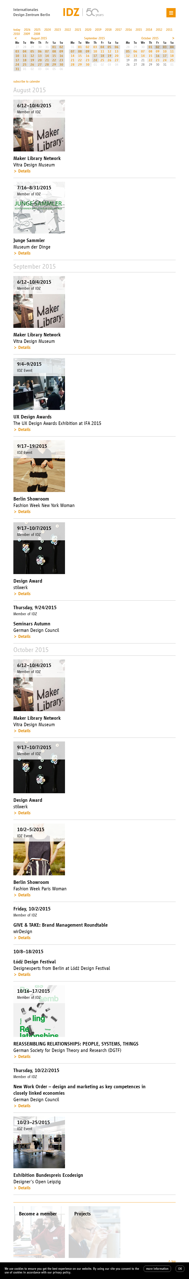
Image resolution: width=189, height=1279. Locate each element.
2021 (78, 29)
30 (61, 64)
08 (54, 51)
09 (61, 51)
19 (32, 60)
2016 (128, 29)
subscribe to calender (26, 81)
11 (25, 56)
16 (61, 56)
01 (54, 47)
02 (61, 47)
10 (17, 56)
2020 (88, 29)
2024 (47, 29)
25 (25, 64)
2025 (37, 29)
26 (32, 64)
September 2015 (94, 38)
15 (54, 56)
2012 (159, 29)
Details (24, 171)
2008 (37, 34)
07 (47, 51)
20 (40, 60)
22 (54, 60)
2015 (139, 29)
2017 (118, 29)
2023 (57, 29)
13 (40, 56)
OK (180, 1268)
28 (47, 64)
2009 (27, 34)
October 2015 (150, 38)
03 (17, 51)
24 (17, 64)
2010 (16, 34)
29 (54, 64)
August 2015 (39, 38)
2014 (149, 29)
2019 (98, 29)
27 (40, 64)
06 (40, 51)
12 (32, 56)
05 (32, 51)
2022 (68, 29)
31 (17, 69)
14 (47, 56)
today (16, 29)
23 (61, 60)
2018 (108, 29)
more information (157, 1268)
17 (17, 60)
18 (25, 60)
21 (47, 60)
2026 (27, 29)
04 (25, 51)
